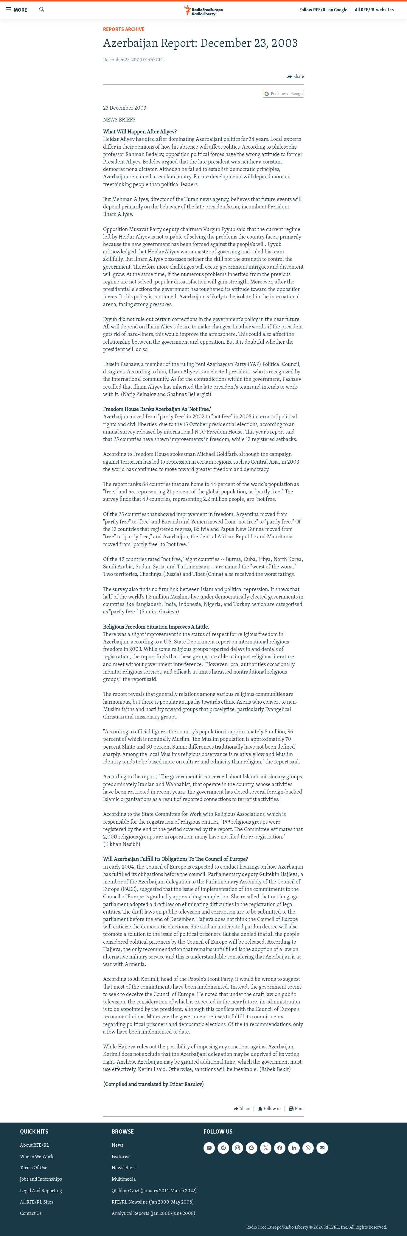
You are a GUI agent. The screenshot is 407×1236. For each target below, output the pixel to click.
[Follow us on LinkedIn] (293, 1148)
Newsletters (124, 1168)
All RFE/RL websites (374, 10)
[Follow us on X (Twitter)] (265, 1148)
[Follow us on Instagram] (237, 1148)
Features (120, 1156)
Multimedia (124, 1179)
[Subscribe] (322, 1148)
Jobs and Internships (41, 1179)
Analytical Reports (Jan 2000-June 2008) (153, 1213)
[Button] (295, 77)
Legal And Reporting (41, 1191)
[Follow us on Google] (251, 1148)
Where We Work (37, 1156)
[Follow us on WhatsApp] (308, 1148)
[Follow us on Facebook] (279, 1148)
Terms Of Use (33, 1168)
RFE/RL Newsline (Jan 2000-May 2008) (153, 1202)
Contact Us (31, 1213)
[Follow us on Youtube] (209, 1148)
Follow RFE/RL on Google (323, 10)
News (117, 1145)
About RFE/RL (34, 1145)
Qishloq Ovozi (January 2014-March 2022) (154, 1191)
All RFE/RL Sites (36, 1202)
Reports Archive (124, 29)
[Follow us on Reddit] (223, 1148)
